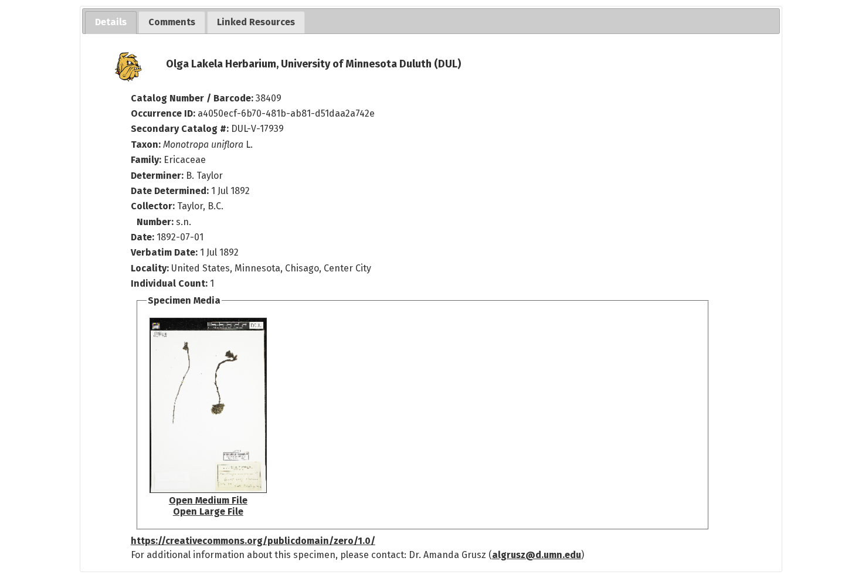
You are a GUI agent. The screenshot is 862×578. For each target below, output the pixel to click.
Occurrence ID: (164, 113)
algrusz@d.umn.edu (536, 554)
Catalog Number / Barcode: (193, 98)
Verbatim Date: (164, 252)
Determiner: (158, 175)
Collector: (154, 206)
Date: (142, 237)
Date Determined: (171, 190)
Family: (146, 159)
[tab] (111, 22)
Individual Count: (169, 283)
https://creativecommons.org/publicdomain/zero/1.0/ (253, 540)
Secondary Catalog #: (180, 128)
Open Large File (208, 511)
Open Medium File (208, 500)
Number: (156, 221)
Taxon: (146, 144)
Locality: (150, 268)
